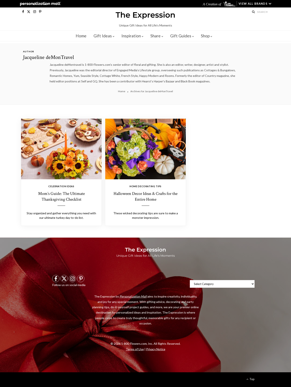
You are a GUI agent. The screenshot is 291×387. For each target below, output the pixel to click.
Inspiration (131, 35)
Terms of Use (135, 349)
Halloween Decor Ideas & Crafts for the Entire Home (145, 196)
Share (155, 35)
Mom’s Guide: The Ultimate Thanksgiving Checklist (61, 196)
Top (252, 379)
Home (81, 35)
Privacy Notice (155, 349)
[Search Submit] (253, 11)
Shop (205, 35)
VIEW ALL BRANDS (253, 3)
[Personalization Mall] (39, 3)
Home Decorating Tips (145, 186)
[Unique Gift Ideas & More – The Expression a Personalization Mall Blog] (145, 16)
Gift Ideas (103, 35)
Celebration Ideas (61, 186)
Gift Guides (180, 35)
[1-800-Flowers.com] (230, 3)
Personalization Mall (133, 296)
